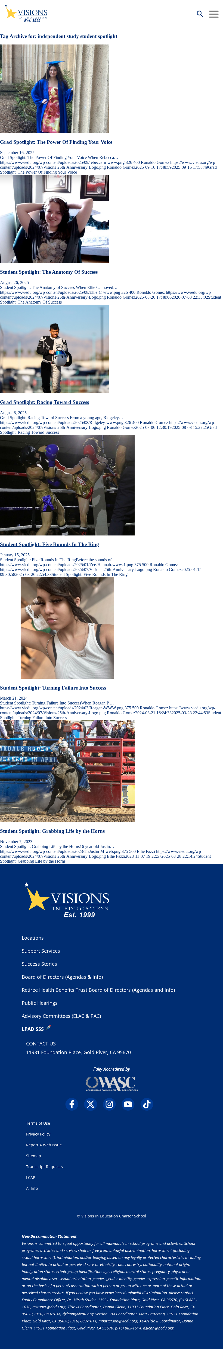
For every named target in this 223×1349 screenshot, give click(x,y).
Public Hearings (40, 1003)
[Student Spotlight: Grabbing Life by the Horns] (67, 820)
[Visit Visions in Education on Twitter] (93, 1104)
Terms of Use (38, 1123)
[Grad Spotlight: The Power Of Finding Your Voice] (54, 131)
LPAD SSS (33, 1029)
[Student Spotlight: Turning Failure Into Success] (67, 677)
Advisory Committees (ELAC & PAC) (61, 1016)
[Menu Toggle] (214, 14)
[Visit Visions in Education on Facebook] (74, 1104)
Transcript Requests (44, 1166)
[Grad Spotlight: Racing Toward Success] (54, 391)
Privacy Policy (38, 1134)
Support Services (41, 951)
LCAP (30, 1177)
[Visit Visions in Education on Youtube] (130, 1104)
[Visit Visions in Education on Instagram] (111, 1104)
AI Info (32, 1188)
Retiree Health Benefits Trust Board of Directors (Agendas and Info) (98, 990)
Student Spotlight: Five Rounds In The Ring (49, 544)
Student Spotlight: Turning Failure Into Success (53, 688)
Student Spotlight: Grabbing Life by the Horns (52, 831)
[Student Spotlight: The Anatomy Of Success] (54, 261)
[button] (200, 14)
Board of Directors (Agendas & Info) (62, 977)
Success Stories (39, 964)
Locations (33, 938)
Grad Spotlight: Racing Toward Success (44, 402)
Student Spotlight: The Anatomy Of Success (49, 272)
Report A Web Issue (44, 1144)
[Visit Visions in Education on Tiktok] (149, 1104)
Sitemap (33, 1155)
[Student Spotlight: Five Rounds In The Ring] (67, 534)
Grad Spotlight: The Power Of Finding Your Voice (56, 142)
